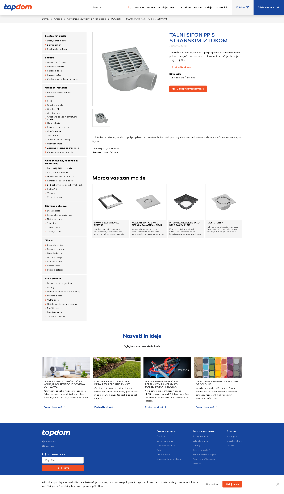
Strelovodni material (57, 49)
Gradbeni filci (53, 109)
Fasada (49, 57)
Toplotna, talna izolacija (59, 139)
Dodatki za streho (56, 249)
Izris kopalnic (233, 436)
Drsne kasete (53, 211)
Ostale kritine (53, 265)
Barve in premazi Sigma (204, 455)
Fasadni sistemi (55, 75)
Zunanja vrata (54, 231)
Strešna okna (53, 227)
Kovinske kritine (54, 253)
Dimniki (50, 96)
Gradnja (58, 19)
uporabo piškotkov (92, 486)
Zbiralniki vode (54, 197)
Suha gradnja (53, 278)
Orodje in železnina (166, 445)
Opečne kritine (54, 261)
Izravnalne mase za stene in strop (63, 291)
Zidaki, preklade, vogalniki (60, 152)
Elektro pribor (54, 45)
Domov (45, 19)
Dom (159, 450)
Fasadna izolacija (55, 66)
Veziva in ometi (54, 144)
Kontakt (197, 464)
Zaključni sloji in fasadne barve (62, 79)
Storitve (186, 7)
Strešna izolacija (55, 270)
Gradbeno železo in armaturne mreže (62, 118)
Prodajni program (145, 7)
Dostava (231, 445)
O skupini (221, 7)
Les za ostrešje (54, 257)
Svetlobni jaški (54, 135)
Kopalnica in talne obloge (169, 459)
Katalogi (197, 445)
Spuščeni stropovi (56, 316)
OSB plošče (53, 300)
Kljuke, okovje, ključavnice (59, 215)
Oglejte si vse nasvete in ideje (142, 346)
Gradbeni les (53, 113)
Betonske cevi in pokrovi (59, 92)
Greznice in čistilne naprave (60, 176)
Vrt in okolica (163, 455)
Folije (49, 101)
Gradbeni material (56, 87)
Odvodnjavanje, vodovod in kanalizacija (86, 19)
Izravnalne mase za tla (58, 127)
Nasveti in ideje (203, 7)
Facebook (51, 441)
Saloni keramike (200, 441)
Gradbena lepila (55, 105)
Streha (49, 240)
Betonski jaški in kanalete (59, 168)
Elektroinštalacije (55, 35)
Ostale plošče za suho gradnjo (62, 304)
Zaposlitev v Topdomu (204, 459)
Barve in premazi (165, 441)
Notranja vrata (54, 219)
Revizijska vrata (55, 312)
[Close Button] (278, 484)
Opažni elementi (55, 131)
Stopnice (51, 223)
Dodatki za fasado (56, 62)
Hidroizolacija (53, 123)
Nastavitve (212, 484)
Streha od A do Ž (201, 450)
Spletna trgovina (266, 7)
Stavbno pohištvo (56, 206)
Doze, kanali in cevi (56, 41)
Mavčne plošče (54, 296)
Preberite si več (181, 67)
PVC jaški (116, 19)
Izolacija (51, 287)
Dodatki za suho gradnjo (59, 283)
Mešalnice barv (234, 441)
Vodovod (51, 193)
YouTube (50, 446)
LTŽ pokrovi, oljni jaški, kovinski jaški (65, 185)
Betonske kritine (55, 245)
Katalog (240, 7)
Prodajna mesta (167, 7)
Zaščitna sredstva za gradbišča (63, 148)
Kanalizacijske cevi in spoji (60, 181)
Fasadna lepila (54, 71)
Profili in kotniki (54, 308)
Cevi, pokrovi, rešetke (57, 172)
